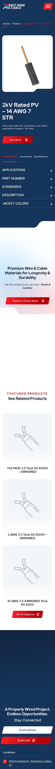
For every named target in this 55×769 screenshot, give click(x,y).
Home (6, 23)
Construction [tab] (26, 156)
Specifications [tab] (41, 156)
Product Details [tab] (10, 156)
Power (16, 23)
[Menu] (48, 6)
